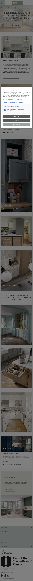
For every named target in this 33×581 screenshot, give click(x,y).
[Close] (30, 89)
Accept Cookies (16, 120)
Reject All (16, 116)
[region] (16, 107)
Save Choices (16, 124)
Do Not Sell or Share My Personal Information (13, 102)
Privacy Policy (20, 99)
